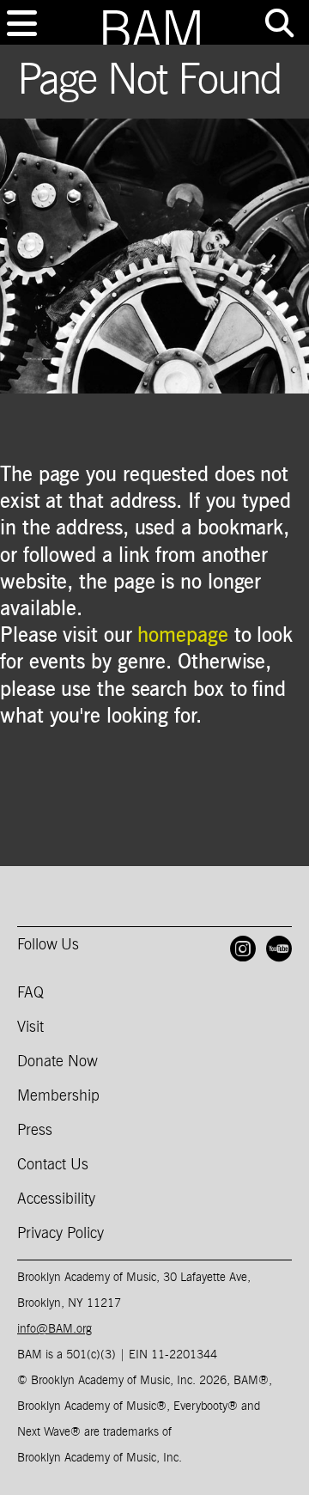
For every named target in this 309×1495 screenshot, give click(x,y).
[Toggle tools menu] (279, 23)
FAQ (30, 993)
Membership (58, 1096)
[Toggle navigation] (21, 23)
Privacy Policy (60, 1234)
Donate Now (57, 1062)
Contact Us (52, 1165)
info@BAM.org (54, 1329)
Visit (30, 1027)
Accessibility (56, 1199)
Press (34, 1130)
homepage (182, 635)
